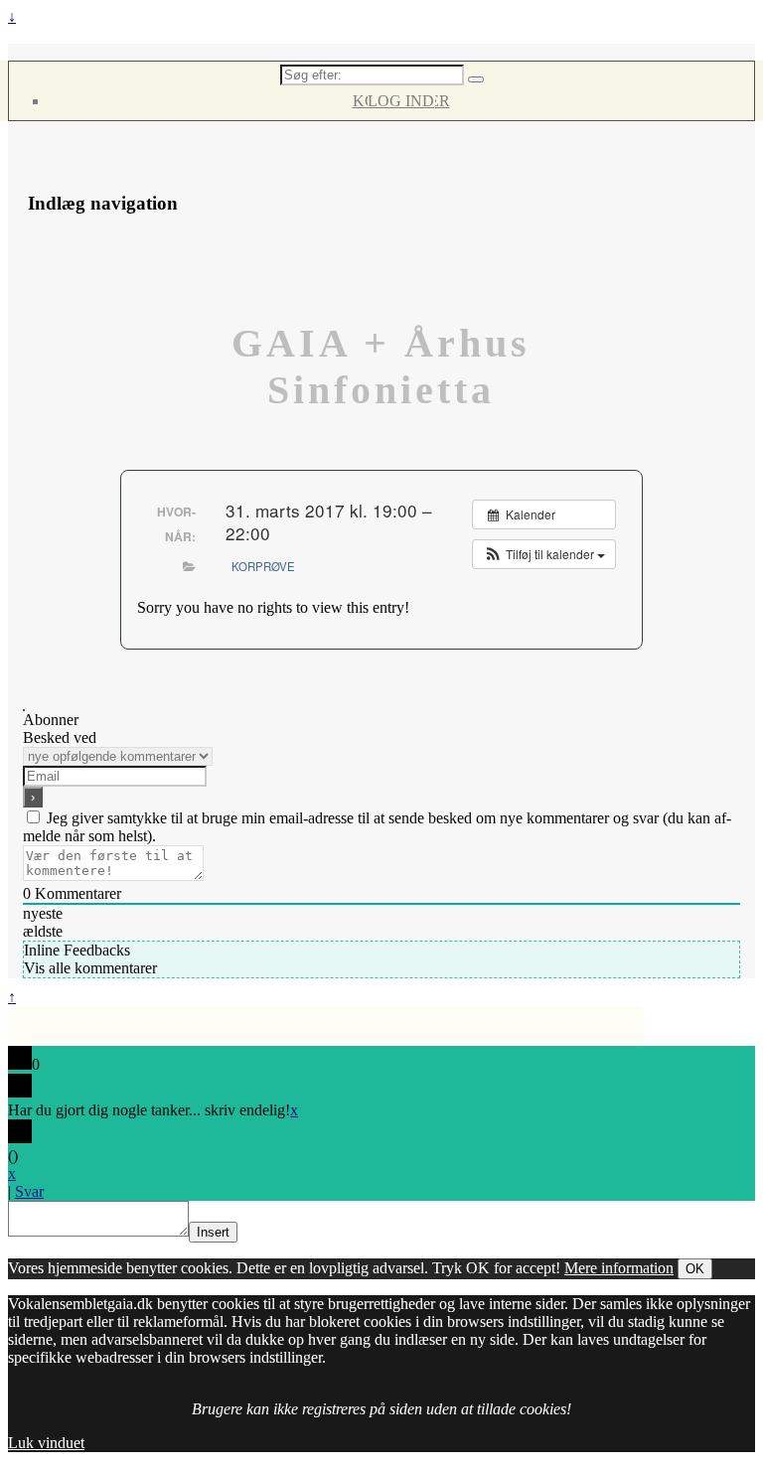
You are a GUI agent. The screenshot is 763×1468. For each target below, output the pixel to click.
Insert (213, 1232)
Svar (29, 1191)
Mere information (619, 1267)
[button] (544, 554)
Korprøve (263, 566)
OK (695, 1268)
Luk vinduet (46, 1442)
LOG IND (401, 100)
